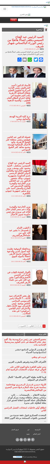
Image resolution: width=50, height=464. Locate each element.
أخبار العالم (36, 434)
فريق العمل (15, 430)
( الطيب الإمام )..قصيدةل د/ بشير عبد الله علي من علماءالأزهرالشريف (19, 231)
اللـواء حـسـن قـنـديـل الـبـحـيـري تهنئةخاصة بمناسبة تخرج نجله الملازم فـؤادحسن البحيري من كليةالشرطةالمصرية (25, 387)
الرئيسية (37, 430)
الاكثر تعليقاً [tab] (19, 334)
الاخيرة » (22, 326)
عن (28, 430)
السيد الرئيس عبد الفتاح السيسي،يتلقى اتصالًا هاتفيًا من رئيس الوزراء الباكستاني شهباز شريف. (25, 41)
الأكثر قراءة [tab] (42, 334)
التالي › (31, 326)
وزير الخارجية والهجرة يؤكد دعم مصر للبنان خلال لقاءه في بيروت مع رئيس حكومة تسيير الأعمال (18, 210)
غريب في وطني (39, 357)
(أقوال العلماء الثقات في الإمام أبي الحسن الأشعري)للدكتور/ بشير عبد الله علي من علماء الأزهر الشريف (18, 277)
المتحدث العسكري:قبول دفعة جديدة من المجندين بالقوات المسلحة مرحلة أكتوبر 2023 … (25, 418)
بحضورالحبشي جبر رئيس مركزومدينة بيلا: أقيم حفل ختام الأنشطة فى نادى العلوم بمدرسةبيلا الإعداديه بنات (25, 342)
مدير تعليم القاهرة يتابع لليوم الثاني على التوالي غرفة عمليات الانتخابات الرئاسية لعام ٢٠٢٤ (26, 369)
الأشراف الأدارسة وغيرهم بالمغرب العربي (27, 362)
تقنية (28, 434)
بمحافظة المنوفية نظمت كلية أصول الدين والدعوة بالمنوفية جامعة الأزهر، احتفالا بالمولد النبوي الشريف (18, 253)
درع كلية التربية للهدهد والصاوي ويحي (19, 117)
